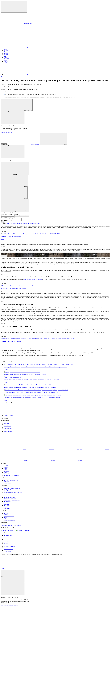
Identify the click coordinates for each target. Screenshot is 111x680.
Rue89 (5, 60)
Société (5, 49)
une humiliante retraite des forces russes (32, 279)
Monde (5, 52)
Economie (6, 54)
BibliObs (6, 61)
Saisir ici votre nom (5, 212)
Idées (5, 56)
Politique (6, 50)
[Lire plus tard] (1, 291)
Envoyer (3, 222)
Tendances (6, 58)
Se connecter (9, 132)
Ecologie (6, 53)
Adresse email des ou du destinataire (9, 214)
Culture (5, 57)
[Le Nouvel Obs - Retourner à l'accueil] (49, 11)
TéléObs (6, 62)
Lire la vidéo (3, 256)
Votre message (4, 220)
